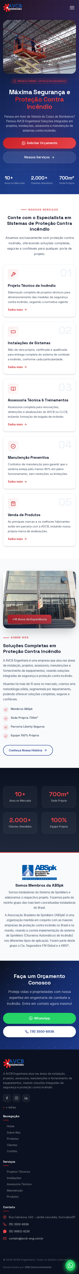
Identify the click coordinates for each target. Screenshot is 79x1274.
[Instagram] (16, 1098)
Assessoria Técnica (19, 1184)
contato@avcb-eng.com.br (26, 1238)
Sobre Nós (14, 1132)
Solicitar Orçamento (42, 143)
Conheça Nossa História (25, 750)
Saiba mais (15, 309)
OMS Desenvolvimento (38, 1267)
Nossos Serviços (37, 157)
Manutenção (15, 1190)
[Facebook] (7, 1098)
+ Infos (11, 1107)
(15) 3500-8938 (42, 1031)
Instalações (14, 1178)
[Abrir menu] (72, 8)
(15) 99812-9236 (19, 1231)
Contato (12, 1151)
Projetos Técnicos (18, 1171)
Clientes (12, 1145)
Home (10, 1126)
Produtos (13, 1138)
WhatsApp (42, 1018)
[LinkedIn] (26, 1098)
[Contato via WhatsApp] (70, 1265)
